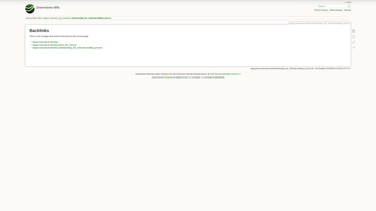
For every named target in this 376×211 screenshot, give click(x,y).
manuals (54, 18)
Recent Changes (321, 10)
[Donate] (170, 77)
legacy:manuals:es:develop (45, 42)
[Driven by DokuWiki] (218, 77)
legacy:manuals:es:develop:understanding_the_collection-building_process (67, 47)
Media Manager (336, 10)
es (60, 18)
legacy (46, 18)
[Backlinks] (353, 42)
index (39, 18)
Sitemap (347, 10)
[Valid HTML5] (194, 77)
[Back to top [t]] (353, 48)
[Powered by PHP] (182, 77)
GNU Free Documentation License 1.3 (225, 74)
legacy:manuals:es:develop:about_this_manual (54, 45)
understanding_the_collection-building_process (91, 18)
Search (349, 6)
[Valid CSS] (206, 77)
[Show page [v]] (353, 31)
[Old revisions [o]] (353, 36)
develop (66, 18)
